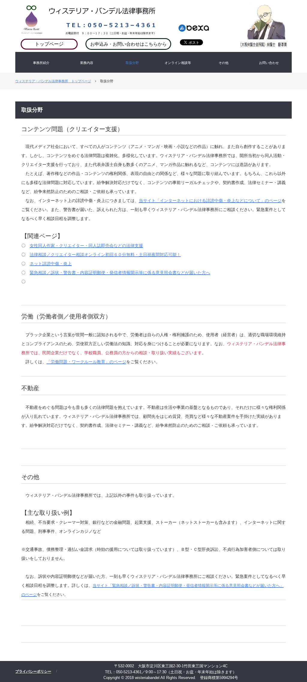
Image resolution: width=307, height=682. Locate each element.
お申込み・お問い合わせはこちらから (128, 44)
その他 (223, 63)
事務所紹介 (41, 63)
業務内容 (86, 63)
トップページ (49, 44)
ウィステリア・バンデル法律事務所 (169, 15)
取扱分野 (132, 63)
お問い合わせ (269, 63)
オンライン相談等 (178, 63)
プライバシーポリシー (33, 671)
